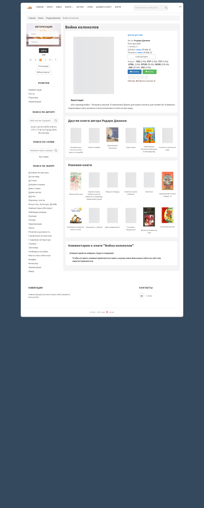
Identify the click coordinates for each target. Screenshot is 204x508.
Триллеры (33, 247)
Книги (50, 7)
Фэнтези (100, 461)
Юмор (31, 271)
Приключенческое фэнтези (109, 380)
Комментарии (35, 89)
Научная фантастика (106, 343)
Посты (31, 93)
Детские (32, 180)
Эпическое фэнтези (105, 480)
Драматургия (34, 192)
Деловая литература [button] (75, 14)
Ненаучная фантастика (107, 350)
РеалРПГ (100, 387)
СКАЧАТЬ (135, 72)
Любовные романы (37, 212)
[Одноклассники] (40, 60)
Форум (118, 7)
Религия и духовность (39, 232)
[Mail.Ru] (35, 60)
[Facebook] (55, 60)
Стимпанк (101, 430)
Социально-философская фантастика (114, 424)
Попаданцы (102, 362)
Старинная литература (39, 239)
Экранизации (34, 101)
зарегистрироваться (82, 261)
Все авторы (43, 133)
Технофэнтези (103, 443)
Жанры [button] (68, 7)
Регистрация (43, 66)
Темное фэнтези (104, 436)
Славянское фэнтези (106, 405)
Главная (40, 7)
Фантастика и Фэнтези (39, 255)
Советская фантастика (107, 412)
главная (31, 294)
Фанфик (32, 259)
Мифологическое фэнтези (109, 331)
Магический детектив (107, 318)
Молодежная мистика (107, 337)
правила (65, 294)
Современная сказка (106, 418)
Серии (90, 7)
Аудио (59, 7)
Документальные (36, 184)
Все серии (43, 156)
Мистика (100, 325)
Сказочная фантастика (107, 399)
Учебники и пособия (38, 251)
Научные (32, 216)
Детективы (33, 176)
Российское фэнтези (106, 393)
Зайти (44, 50)
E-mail (149, 295)
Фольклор (33, 263)
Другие (31, 196)
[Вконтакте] (30, 60)
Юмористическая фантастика (110, 499)
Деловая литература (106, 14)
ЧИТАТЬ (150, 72)
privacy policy (33, 297)
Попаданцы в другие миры (109, 368)
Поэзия (31, 220)
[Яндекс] (45, 60)
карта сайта (56, 294)
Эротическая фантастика (108, 486)
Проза (31, 228)
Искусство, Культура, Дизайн (42, 204)
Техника (32, 243)
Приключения (35, 224)
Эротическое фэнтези (107, 492)
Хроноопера (102, 467)
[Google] (50, 60)
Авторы (80, 7)
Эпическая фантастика (107, 474)
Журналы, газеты (36, 200)
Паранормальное (104, 356)
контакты (46, 294)
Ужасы (99, 449)
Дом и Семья (34, 188)
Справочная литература (40, 235)
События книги (141, 57)
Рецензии (33, 97)
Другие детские (135, 35)
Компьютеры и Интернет (40, 208)
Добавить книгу (104, 7)
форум (38, 294)
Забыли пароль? (43, 72)
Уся (98, 455)
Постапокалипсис (105, 374)
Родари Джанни (53, 18)
